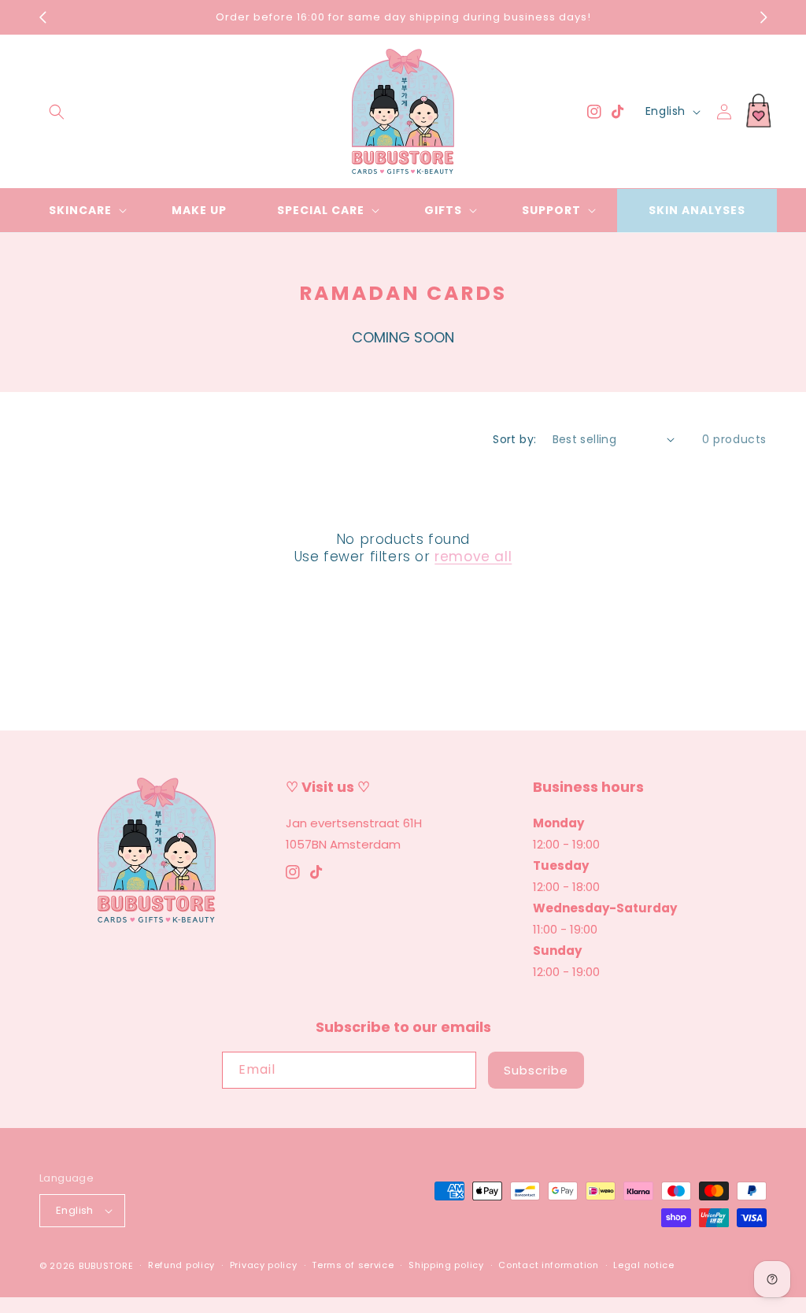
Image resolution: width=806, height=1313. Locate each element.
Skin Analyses (697, 210)
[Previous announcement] (42, 17)
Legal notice (643, 1265)
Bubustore (106, 1265)
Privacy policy (264, 1265)
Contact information (548, 1265)
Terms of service (353, 1265)
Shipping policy (446, 1265)
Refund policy (181, 1265)
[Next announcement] (763, 17)
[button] (56, 111)
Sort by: (514, 439)
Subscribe (536, 1070)
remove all (473, 556)
